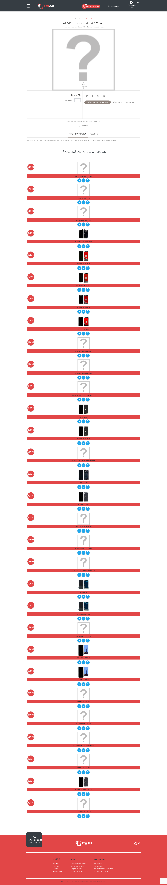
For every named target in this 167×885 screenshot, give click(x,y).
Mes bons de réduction (101, 871)
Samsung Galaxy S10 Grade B (83, 746)
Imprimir (84, 126)
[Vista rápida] (79, 180)
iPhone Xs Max (83, 504)
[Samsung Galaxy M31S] (84, 518)
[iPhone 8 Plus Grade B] (83, 321)
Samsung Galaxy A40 (83, 812)
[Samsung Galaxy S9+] (84, 212)
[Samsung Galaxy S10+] (84, 694)
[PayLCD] (45, 6)
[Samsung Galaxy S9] (84, 190)
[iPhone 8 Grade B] (83, 299)
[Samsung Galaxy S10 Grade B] (84, 738)
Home (76, 18)
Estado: (89, 27)
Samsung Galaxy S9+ (83, 220)
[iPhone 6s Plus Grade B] (83, 234)
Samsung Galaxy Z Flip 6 (83, 373)
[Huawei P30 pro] (83, 672)
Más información (77, 134)
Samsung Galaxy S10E (83, 768)
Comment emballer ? (78, 866)
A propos (56, 863)
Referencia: (66, 27)
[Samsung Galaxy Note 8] (84, 168)
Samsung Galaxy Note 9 (83, 548)
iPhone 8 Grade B (83, 307)
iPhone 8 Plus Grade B (83, 329)
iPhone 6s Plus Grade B (83, 242)
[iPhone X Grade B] (83, 431)
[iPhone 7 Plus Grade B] (83, 278)
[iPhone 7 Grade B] (83, 256)
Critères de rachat (77, 871)
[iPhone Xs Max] (83, 497)
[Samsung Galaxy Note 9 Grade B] (84, 563)
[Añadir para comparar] (83, 180)
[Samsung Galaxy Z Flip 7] (84, 343)
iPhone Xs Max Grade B (83, 789)
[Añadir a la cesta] (88, 180)
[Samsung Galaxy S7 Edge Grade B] (84, 387)
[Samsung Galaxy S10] (84, 716)
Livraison (56, 866)
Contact (55, 869)
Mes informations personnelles (104, 869)
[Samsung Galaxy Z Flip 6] (84, 365)
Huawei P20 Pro (83, 482)
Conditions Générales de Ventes (88, 881)
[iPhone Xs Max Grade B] (83, 782)
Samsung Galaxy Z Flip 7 (83, 351)
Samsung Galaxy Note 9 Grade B (83, 570)
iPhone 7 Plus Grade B (83, 285)
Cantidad (68, 100)
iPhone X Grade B (83, 439)
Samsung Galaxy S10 (83, 724)
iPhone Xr (83, 592)
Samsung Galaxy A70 (83, 636)
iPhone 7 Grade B (83, 264)
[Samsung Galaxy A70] (84, 628)
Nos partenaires (58, 871)
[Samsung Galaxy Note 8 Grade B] (84, 453)
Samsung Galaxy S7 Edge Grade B (83, 395)
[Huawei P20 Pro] (83, 475)
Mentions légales (101, 881)
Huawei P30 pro (83, 680)
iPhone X (83, 417)
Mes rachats (98, 863)
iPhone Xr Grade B (83, 614)
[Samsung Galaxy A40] (84, 804)
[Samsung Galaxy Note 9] (84, 540)
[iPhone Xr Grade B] (83, 606)
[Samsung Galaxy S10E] (84, 760)
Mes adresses (98, 866)
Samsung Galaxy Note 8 (83, 176)
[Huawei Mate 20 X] (83, 650)
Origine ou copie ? (77, 869)
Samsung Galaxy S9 (83, 198)
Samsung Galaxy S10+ (83, 702)
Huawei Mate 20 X (83, 658)
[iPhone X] (83, 409)
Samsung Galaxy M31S (84, 526)
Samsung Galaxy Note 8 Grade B (83, 461)
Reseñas (94, 134)
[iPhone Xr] (83, 584)
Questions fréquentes (78, 863)
